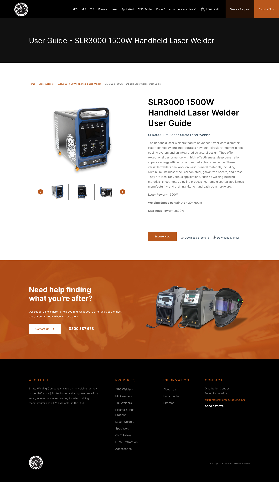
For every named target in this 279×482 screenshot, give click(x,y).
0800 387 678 (81, 328)
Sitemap (169, 403)
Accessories (123, 449)
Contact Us (42, 328)
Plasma (102, 9)
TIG (92, 9)
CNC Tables (145, 9)
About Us (169, 389)
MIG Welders (123, 396)
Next (122, 191)
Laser (114, 9)
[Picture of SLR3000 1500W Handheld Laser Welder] (81, 139)
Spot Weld (127, 9)
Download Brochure (197, 237)
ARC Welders (124, 389)
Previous (40, 191)
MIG (84, 9)
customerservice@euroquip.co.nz (225, 399)
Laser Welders (124, 421)
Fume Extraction (166, 9)
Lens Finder (213, 9)
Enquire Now (266, 9)
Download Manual (228, 237)
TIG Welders (123, 403)
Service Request (240, 9)
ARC (75, 9)
